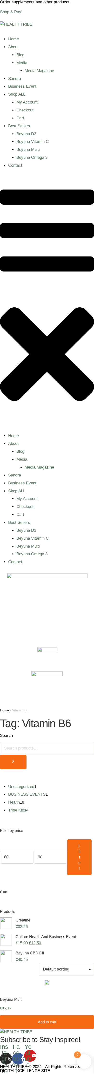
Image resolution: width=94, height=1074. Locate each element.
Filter (79, 857)
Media (21, 63)
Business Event (22, 86)
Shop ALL (16, 94)
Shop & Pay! (11, 12)
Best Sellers (19, 126)
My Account (27, 102)
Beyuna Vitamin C (32, 141)
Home (13, 39)
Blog (20, 55)
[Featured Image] (47, 984)
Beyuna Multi (28, 149)
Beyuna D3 (26, 134)
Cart (20, 118)
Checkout (25, 110)
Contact (15, 165)
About (13, 47)
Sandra (14, 78)
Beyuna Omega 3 (31, 157)
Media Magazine (39, 70)
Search (6, 735)
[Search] (13, 762)
